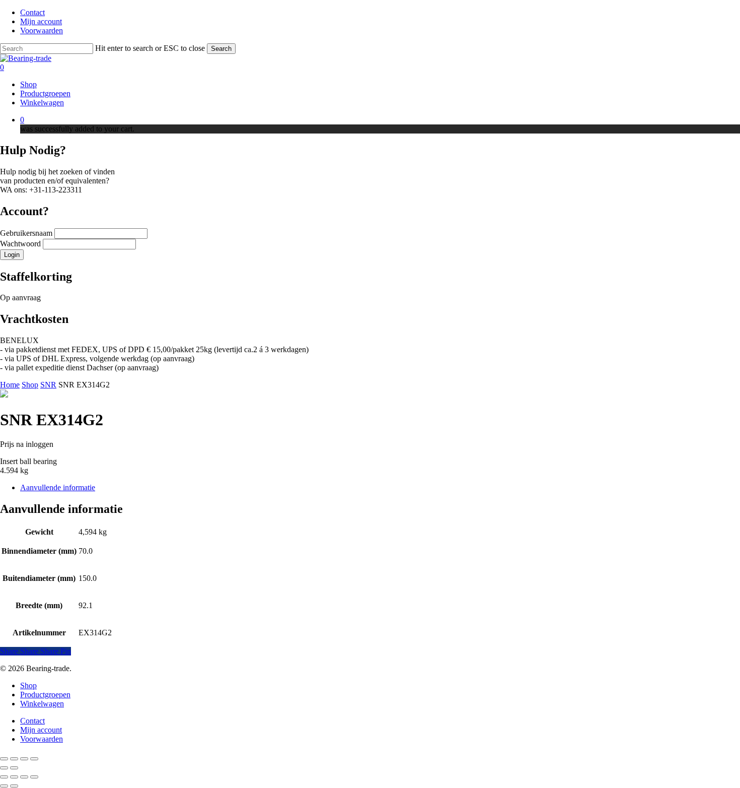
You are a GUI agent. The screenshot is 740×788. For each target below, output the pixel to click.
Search (221, 48)
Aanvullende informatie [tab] (57, 487)
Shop (30, 384)
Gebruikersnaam (27, 233)
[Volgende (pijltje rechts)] (14, 767)
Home (10, 384)
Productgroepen (45, 694)
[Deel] (24, 758)
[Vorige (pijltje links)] (4, 767)
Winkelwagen (42, 703)
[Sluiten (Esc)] (34, 758)
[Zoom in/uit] (4, 758)
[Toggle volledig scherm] (14, 758)
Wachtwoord (21, 243)
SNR (48, 384)
